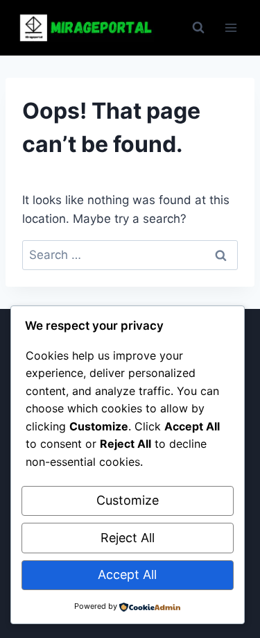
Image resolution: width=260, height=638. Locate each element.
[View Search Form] (198, 27)
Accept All (127, 574)
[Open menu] (230, 27)
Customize (127, 500)
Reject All (128, 537)
